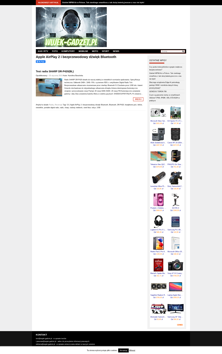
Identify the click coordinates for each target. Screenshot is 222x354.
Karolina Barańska (75, 75)
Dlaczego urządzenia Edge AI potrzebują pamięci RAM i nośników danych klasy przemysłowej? (164, 85)
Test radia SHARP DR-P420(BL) (55, 71)
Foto (55, 51)
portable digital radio (51, 108)
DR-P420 (120, 105)
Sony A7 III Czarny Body (176, 273)
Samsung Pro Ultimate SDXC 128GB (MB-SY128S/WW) (176, 230)
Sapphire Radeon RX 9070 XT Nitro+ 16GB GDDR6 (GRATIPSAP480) (158, 295)
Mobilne (83, 51)
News (116, 51)
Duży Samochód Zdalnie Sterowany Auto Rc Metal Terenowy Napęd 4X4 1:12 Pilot (176, 186)
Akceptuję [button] (123, 350)
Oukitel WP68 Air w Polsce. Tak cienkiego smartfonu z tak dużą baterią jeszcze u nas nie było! (103, 2)
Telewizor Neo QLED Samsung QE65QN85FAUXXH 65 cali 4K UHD (158, 164)
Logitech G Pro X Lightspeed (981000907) (158, 230)
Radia (51, 105)
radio (62, 108)
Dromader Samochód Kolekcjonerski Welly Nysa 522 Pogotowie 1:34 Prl (158, 317)
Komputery (68, 51)
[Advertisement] (148, 25)
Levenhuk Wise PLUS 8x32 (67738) (158, 186)
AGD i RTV (43, 51)
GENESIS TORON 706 (157, 91)
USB (98, 108)
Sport (105, 51)
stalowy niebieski (76, 108)
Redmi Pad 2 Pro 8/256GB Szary (158, 252)
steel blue (87, 108)
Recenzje (58, 105)
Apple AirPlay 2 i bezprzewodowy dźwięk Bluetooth (89, 105)
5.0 (68, 105)
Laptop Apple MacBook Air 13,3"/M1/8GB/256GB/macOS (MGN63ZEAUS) (176, 295)
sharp (67, 108)
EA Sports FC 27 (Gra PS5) (176, 121)
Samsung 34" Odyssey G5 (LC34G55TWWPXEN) (176, 317)
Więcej (138, 99)
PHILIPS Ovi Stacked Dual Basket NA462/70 (176, 164)
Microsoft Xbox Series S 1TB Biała (158, 121)
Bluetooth (112, 105)
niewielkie (39, 108)
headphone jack (131, 105)
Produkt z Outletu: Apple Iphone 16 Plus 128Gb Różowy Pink (158, 208)
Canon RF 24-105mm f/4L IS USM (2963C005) (176, 143)
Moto (95, 51)
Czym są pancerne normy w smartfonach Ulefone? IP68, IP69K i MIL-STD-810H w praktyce (164, 98)
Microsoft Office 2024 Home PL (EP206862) (176, 252)
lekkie (140, 105)
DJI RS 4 (175, 208)
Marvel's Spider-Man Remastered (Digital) (158, 273)
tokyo (94, 108)
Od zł (158, 123)
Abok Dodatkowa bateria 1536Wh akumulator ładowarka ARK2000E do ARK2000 (158, 143)
